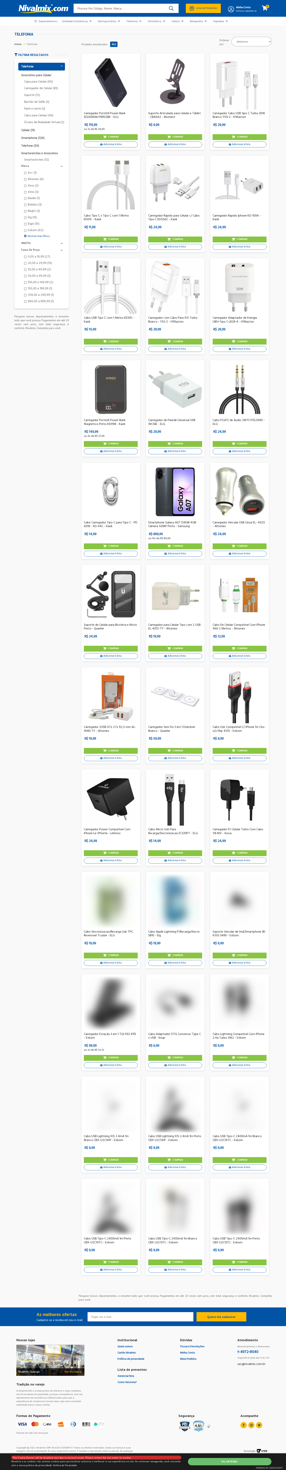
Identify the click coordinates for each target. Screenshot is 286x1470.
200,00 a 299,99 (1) (41, 295)
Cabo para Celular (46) (38, 115)
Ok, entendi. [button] (229, 1461)
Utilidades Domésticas (75, 21)
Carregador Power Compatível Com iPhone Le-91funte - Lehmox (107, 831)
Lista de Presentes (206, 8)
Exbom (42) (35, 230)
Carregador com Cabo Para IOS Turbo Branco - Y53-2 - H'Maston (172, 319)
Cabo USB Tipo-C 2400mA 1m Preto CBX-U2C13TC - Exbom (236, 1240)
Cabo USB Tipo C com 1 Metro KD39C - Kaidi (109, 319)
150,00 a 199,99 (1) (40, 288)
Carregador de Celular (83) (41, 88)
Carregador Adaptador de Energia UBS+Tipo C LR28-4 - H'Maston (235, 319)
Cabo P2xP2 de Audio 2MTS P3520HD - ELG (239, 422)
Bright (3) (34, 211)
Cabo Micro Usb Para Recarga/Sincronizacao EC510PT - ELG (173, 831)
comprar (113, 137)
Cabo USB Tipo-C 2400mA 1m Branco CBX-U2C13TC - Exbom (172, 1240)
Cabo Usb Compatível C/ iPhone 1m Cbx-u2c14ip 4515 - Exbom (239, 729)
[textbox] (126, 8)
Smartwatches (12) (36, 160)
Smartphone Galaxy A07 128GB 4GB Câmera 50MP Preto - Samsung (172, 524)
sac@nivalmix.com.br (251, 1364)
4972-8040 (247, 1352)
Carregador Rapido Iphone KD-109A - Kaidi (237, 217)
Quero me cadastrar (221, 1317)
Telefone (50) (30, 146)
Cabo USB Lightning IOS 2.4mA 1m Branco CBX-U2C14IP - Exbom (106, 1138)
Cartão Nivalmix (127, 1353)
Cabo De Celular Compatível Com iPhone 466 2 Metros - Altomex (239, 626)
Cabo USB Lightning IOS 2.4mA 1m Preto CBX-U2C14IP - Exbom (174, 1138)
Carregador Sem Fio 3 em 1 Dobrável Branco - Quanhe (171, 729)
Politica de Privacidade (65, 1465)
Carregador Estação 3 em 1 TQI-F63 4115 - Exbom (110, 1036)
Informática (154, 21)
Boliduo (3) (35, 205)
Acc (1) (32, 173)
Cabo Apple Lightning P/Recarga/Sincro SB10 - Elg (174, 933)
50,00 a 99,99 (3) (39, 276)
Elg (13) (32, 217)
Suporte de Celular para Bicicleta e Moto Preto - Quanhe (110, 626)
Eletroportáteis (107, 21)
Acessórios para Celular (36, 75)
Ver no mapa (72, 1372)
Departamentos (48, 21)
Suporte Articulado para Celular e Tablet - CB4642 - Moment (174, 115)
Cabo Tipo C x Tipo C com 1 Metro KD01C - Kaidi (106, 217)
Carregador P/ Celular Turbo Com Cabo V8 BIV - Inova (238, 831)
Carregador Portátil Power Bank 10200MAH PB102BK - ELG (104, 115)
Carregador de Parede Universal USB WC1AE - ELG (171, 422)
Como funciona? (127, 1382)
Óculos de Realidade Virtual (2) (44, 122)
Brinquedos (196, 21)
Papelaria (218, 21)
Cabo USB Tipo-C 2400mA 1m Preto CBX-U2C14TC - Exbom (107, 1240)
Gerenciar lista (126, 1376)
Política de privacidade (131, 1359)
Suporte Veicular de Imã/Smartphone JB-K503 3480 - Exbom (239, 933)
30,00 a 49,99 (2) (39, 269)
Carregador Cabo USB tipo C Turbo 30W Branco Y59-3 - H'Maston (239, 115)
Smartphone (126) (33, 138)
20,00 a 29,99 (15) (40, 263)
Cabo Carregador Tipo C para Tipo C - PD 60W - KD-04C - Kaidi (110, 524)
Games (176, 21)
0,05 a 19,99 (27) (39, 257)
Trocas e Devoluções (192, 1346)
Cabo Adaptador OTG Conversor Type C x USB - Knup (174, 1036)
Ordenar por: (224, 42)
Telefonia (132, 21)
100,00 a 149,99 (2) (40, 282)
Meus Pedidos (188, 1359)
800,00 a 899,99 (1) (41, 301)
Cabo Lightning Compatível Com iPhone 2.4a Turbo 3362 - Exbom (238, 1036)
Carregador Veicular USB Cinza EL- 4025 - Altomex (239, 524)
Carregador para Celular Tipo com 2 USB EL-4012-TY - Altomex (174, 626)
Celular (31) (28, 130)
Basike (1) (34, 198)
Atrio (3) (33, 192)
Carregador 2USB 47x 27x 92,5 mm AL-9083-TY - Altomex (110, 729)
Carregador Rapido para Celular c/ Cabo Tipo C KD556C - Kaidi (174, 217)
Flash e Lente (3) (34, 109)
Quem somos (125, 1346)
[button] (41, 55)
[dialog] (143, 1461)
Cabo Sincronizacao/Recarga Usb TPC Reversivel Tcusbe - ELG (108, 933)
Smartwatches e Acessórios (39, 153)
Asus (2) (33, 186)
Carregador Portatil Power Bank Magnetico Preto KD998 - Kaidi (104, 422)
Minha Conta (243, 8)
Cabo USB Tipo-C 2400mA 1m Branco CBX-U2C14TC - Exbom (237, 1138)
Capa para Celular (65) (38, 82)
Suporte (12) (32, 95)
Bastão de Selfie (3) (36, 102)
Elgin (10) (33, 224)
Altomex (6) (36, 179)
